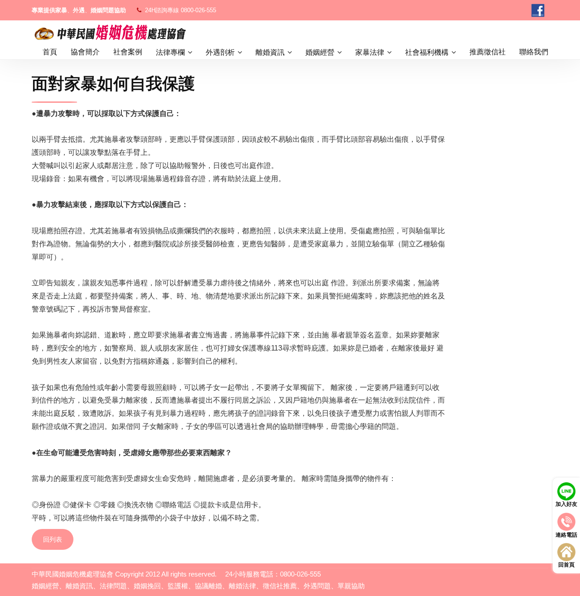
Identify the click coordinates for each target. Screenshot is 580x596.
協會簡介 (85, 52)
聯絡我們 (533, 52)
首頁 (50, 52)
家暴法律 (369, 52)
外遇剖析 (220, 52)
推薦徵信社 (487, 52)
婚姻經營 (319, 52)
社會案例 (127, 52)
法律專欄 (170, 52)
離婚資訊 (270, 52)
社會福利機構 (427, 52)
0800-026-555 (198, 10)
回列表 (52, 539)
